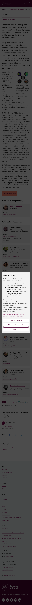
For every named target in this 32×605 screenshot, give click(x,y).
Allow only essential (16, 320)
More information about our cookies (13, 314)
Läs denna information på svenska (13, 316)
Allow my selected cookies (16, 325)
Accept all (16, 329)
